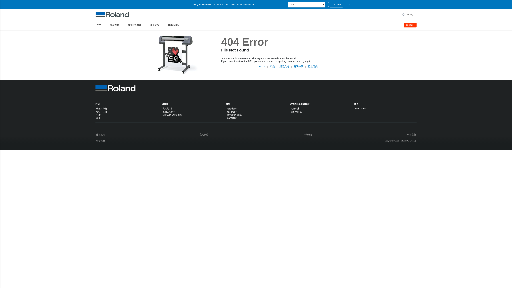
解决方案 (298, 66)
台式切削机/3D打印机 (300, 104)
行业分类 (313, 66)
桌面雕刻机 (232, 108)
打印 (97, 104)
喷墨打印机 (101, 108)
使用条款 (204, 134)
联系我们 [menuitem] (410, 25)
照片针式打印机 (234, 115)
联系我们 (411, 134)
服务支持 (284, 66)
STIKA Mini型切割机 (172, 115)
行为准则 (308, 134)
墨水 (98, 118)
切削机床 (295, 108)
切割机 (165, 104)
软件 (356, 104)
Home (262, 66)
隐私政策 (100, 134)
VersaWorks (361, 108)
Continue (336, 4)
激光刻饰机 (232, 112)
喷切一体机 (101, 112)
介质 (98, 115)
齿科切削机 (296, 112)
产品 (272, 66)
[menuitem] (100, 25)
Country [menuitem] (409, 14)
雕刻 (228, 104)
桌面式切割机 (169, 112)
